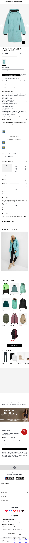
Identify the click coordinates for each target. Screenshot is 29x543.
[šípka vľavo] (1, 25)
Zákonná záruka (18, 529)
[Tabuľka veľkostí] (26, 71)
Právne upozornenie (19, 526)
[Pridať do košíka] (23, 42)
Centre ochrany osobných (8, 524)
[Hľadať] (27, 2)
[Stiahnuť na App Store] (20, 478)
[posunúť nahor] (14, 467)
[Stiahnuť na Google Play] (9, 478)
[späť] (2, 2)
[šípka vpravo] (27, 25)
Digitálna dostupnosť (7, 526)
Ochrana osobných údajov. (13, 456)
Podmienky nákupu (6, 522)
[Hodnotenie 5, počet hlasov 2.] (23, 54)
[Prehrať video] (23, 37)
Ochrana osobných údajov (8, 519)
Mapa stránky (16, 522)
